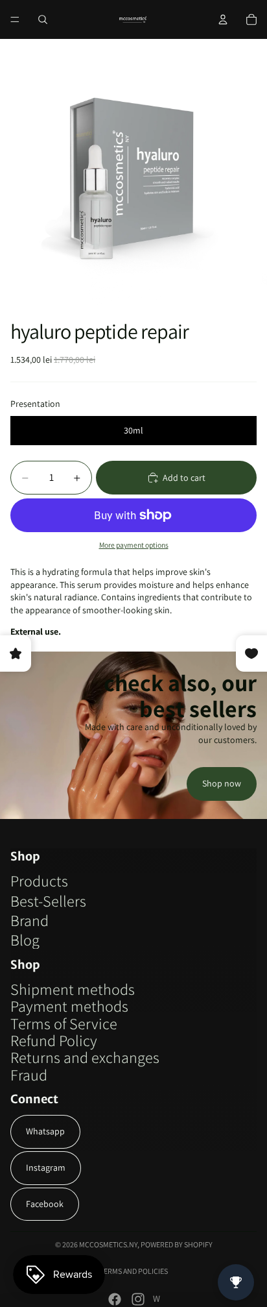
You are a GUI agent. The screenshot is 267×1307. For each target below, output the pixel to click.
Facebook (45, 1204)
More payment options (133, 545)
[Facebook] (114, 1299)
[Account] (223, 19)
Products (39, 880)
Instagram (45, 1167)
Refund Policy (53, 1040)
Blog (25, 939)
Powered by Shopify (177, 1244)
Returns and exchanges (84, 1057)
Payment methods (69, 1006)
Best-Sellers (48, 900)
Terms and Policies (134, 1271)
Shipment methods (72, 989)
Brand (29, 920)
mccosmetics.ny (108, 1244)
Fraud (28, 1074)
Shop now (221, 783)
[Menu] (15, 19)
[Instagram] (138, 1299)
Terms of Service (63, 1023)
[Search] (43, 19)
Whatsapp (45, 1131)
